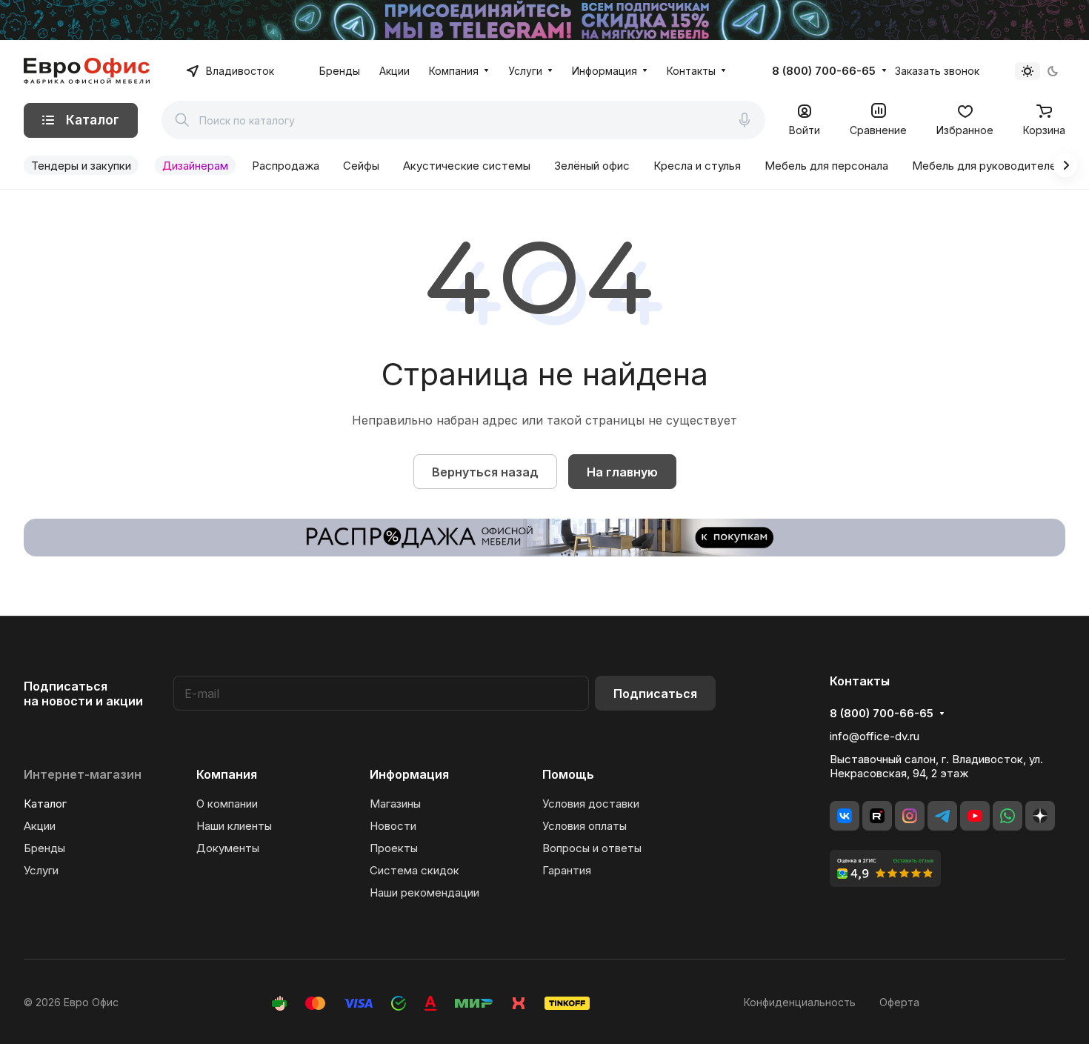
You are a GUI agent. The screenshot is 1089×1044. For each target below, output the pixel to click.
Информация (409, 774)
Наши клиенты (234, 826)
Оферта (899, 1002)
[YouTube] (975, 816)
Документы (227, 848)
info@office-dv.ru (874, 736)
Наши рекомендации (424, 892)
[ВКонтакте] (844, 816)
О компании (227, 804)
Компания (226, 774)
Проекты (394, 848)
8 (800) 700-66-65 (824, 71)
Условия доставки (590, 804)
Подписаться (655, 693)
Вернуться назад (485, 472)
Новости (393, 826)
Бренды (44, 848)
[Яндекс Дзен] (1040, 816)
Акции (40, 826)
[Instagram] (910, 816)
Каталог (45, 804)
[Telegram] (942, 816)
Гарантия (566, 870)
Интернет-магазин (82, 774)
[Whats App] (1007, 816)
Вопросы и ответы (592, 848)
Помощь (568, 774)
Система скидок (414, 870)
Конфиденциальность (800, 1002)
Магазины (395, 804)
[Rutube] (877, 816)
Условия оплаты (584, 826)
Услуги (41, 870)
